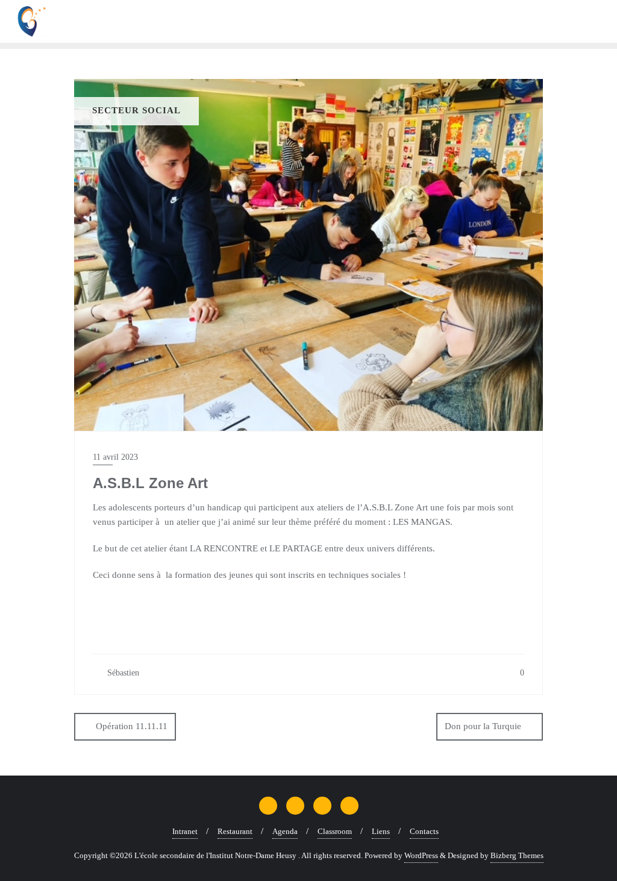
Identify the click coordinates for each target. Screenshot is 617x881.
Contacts (424, 831)
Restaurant (235, 831)
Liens (381, 831)
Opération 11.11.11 (132, 726)
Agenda (285, 831)
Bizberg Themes (516, 855)
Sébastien (122, 672)
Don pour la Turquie (483, 726)
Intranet (185, 831)
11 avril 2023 (115, 457)
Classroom (335, 831)
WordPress (421, 855)
